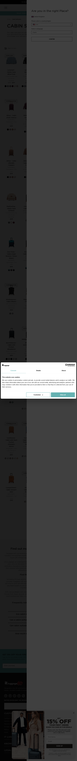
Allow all (63, 395)
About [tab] (64, 370)
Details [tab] (38, 370)
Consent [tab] (13, 370)
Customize (37, 395)
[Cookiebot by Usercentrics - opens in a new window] (66, 365)
